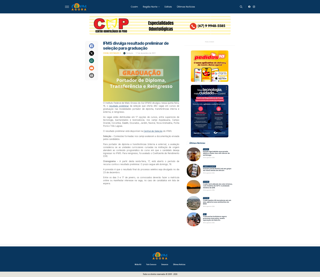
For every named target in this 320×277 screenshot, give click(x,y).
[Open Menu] (67, 7)
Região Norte (150, 6)
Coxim (134, 6)
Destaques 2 (115, 53)
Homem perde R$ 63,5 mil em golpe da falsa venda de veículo (217, 169)
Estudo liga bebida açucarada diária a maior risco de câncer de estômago (216, 153)
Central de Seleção (153, 131)
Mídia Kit (138, 264)
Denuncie (164, 264)
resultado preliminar (119, 106)
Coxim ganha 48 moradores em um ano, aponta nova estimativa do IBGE (217, 202)
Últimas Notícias (186, 6)
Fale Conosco (151, 264)
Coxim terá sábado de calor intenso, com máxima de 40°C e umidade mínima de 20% (217, 186)
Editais (168, 6)
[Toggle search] (241, 7)
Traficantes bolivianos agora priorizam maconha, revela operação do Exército (215, 218)
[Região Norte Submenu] (159, 6)
